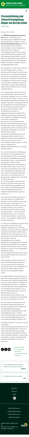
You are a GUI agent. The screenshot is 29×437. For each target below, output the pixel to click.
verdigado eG (10, 428)
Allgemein (16, 347)
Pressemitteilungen (19, 349)
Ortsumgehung (18, 353)
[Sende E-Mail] (9, 349)
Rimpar (25, 353)
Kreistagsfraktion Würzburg (15, 5)
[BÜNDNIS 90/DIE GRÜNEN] (3, 4)
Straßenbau (18, 355)
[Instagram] (14, 398)
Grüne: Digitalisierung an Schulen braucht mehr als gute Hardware (14, 367)
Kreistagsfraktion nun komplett (14, 377)
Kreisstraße (18, 351)
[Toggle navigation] (26, 11)
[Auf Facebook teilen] (2, 349)
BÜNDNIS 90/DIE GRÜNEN (14, 3)
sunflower (12, 427)
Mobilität (22, 347)
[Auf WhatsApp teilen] (5, 349)
